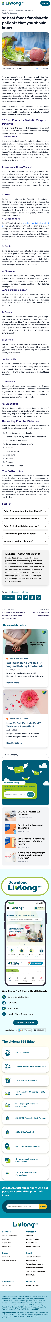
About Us (29, 1235)
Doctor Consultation (9, 1235)
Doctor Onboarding (33, 1246)
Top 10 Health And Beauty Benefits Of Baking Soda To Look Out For (13, 615)
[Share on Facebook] (19, 597)
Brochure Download (9, 1260)
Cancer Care (6, 1285)
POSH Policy (31, 1275)
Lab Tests (5, 1239)
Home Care (6, 1246)
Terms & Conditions (33, 1257)
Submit (30, 794)
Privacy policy (31, 1260)
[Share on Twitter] (25, 597)
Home (4, 10)
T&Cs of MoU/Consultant (35, 1271)
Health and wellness (18, 592)
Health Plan (6, 1243)
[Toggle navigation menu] (3, 3)
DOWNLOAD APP (25, 1022)
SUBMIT (43, 1206)
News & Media (31, 1243)
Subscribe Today (11, 783)
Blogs (11, 10)
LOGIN (45, 3)
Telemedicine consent (34, 1264)
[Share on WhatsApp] (38, 597)
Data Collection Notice (34, 1268)
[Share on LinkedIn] (32, 597)
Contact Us (6, 1257)
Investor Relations (33, 1239)
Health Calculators (33, 1285)
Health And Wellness (23, 10)
